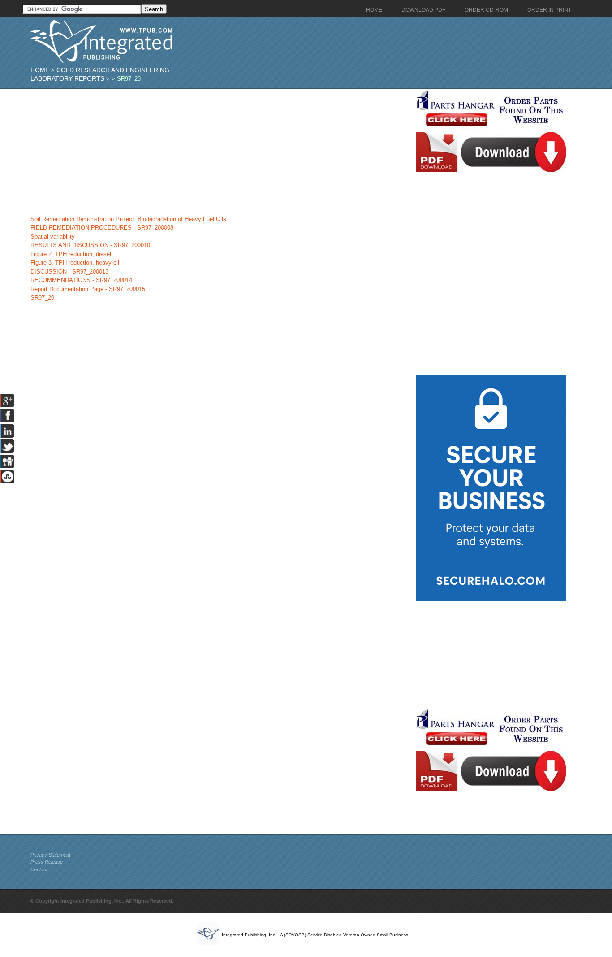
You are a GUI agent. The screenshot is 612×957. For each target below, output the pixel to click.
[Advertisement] (220, 152)
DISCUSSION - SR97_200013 (69, 271)
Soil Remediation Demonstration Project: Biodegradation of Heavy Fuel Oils (128, 219)
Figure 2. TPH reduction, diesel (70, 254)
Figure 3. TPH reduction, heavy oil (74, 262)
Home (39, 70)
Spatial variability (52, 236)
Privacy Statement (50, 854)
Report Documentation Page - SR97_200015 (87, 289)
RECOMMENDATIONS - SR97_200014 (81, 280)
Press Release (46, 862)
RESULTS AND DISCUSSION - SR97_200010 (90, 245)
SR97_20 (42, 297)
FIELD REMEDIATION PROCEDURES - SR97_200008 (101, 227)
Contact (38, 869)
